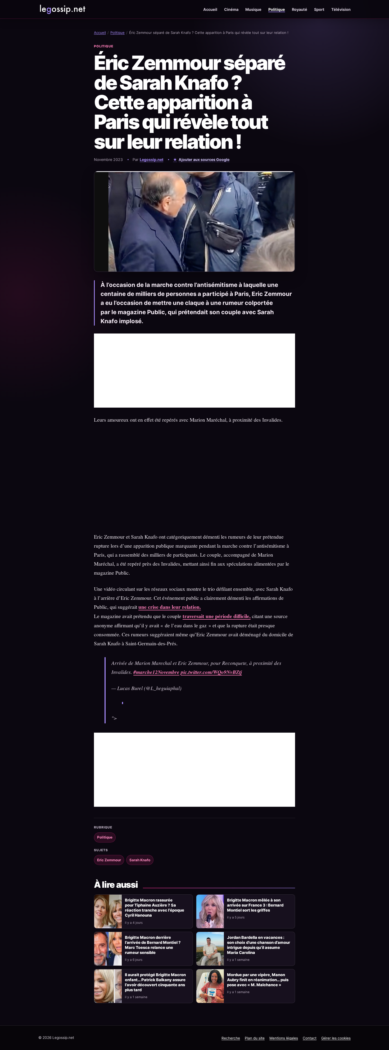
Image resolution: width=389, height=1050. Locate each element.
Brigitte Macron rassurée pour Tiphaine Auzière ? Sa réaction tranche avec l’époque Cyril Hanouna (154, 908)
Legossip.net (151, 159)
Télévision (341, 9)
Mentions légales (283, 1038)
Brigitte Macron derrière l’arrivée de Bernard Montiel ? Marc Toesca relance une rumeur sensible (153, 945)
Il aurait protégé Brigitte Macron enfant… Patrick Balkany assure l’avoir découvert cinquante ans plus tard (155, 982)
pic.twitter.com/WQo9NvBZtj (211, 671)
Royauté (299, 9)
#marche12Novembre (156, 671)
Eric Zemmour (109, 860)
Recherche (230, 1038)
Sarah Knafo (139, 860)
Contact (309, 1038)
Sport (319, 9)
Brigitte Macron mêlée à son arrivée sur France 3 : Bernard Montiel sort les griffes (255, 905)
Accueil (210, 9)
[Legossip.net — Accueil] (62, 9)
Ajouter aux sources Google (204, 159)
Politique (276, 9)
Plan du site (255, 1038)
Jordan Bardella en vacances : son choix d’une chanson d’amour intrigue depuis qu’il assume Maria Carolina (258, 945)
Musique (253, 9)
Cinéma (231, 9)
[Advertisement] (194, 371)
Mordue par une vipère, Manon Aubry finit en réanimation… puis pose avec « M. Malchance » (257, 979)
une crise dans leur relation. (169, 607)
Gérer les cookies (336, 1038)
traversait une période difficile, (217, 616)
